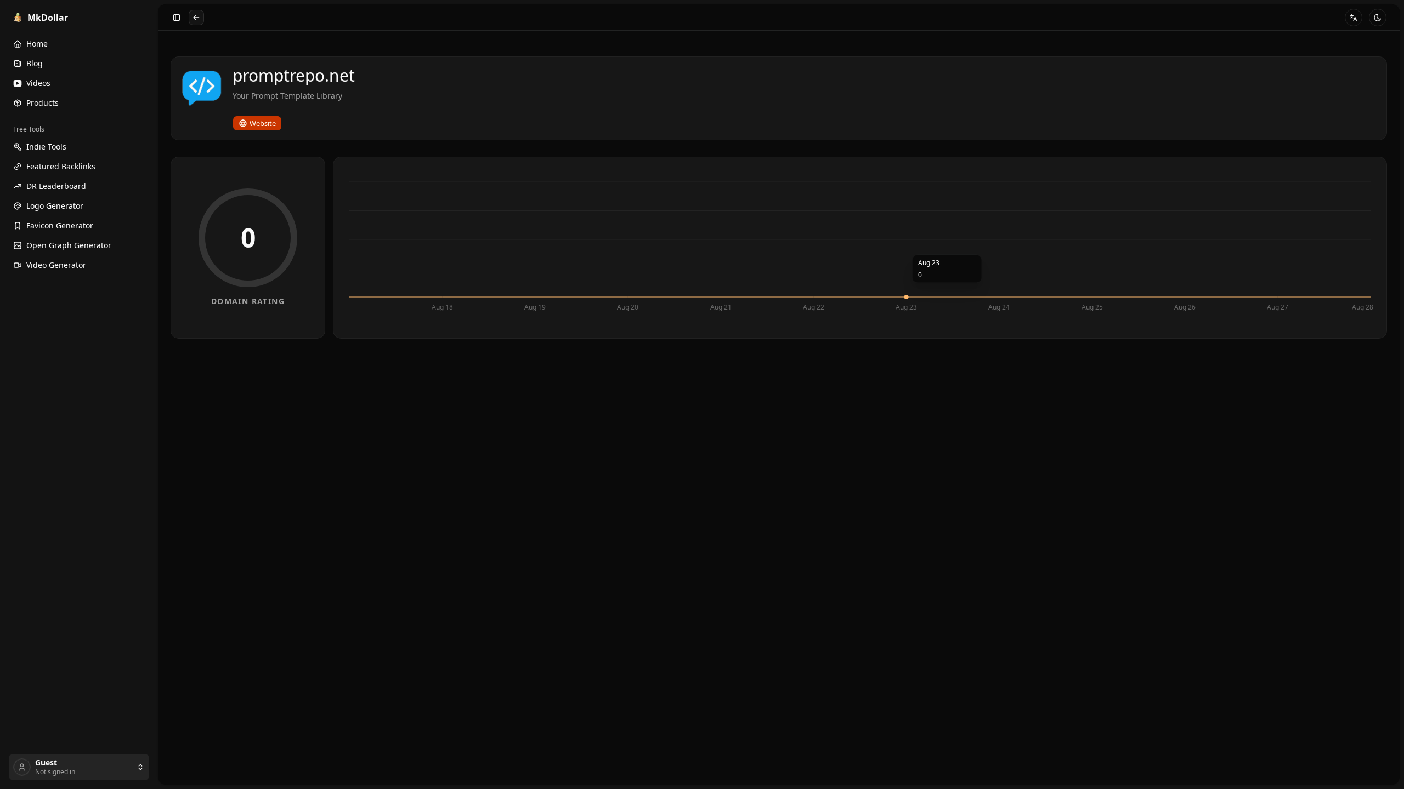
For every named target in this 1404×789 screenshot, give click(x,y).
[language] (1353, 17)
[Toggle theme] (1377, 17)
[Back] (196, 17)
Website (263, 123)
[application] (860, 247)
